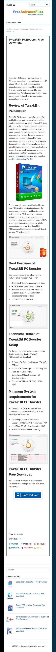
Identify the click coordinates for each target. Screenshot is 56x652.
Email (39, 548)
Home (8, 29)
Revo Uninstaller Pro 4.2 (22, 159)
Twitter (14, 544)
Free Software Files (24, 646)
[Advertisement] (28, 60)
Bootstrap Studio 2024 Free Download (31, 582)
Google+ (41, 544)
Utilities (15, 29)
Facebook (27, 544)
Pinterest (28, 548)
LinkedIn (15, 548)
